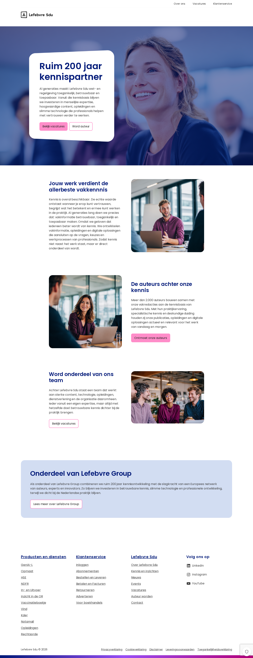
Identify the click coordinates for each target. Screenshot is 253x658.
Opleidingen (29, 628)
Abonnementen (87, 571)
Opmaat (27, 571)
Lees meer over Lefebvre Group (56, 504)
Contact (137, 603)
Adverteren (84, 596)
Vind (24, 609)
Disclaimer (156, 649)
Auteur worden (142, 596)
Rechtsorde (29, 634)
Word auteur (80, 126)
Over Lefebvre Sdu (144, 565)
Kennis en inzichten (145, 571)
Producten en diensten (43, 556)
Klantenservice (91, 556)
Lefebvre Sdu (144, 556)
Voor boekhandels (89, 603)
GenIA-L (27, 565)
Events (136, 584)
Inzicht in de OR (32, 596)
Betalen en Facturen (91, 584)
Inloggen (82, 565)
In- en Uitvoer (31, 590)
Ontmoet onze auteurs (150, 338)
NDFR (25, 584)
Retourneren (85, 590)
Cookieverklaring (135, 649)
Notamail (27, 621)
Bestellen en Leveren (91, 577)
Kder (24, 615)
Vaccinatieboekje (33, 603)
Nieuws (136, 577)
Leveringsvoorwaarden (180, 649)
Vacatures (138, 590)
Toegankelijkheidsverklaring (214, 649)
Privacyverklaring (111, 649)
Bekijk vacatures (53, 126)
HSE (23, 577)
